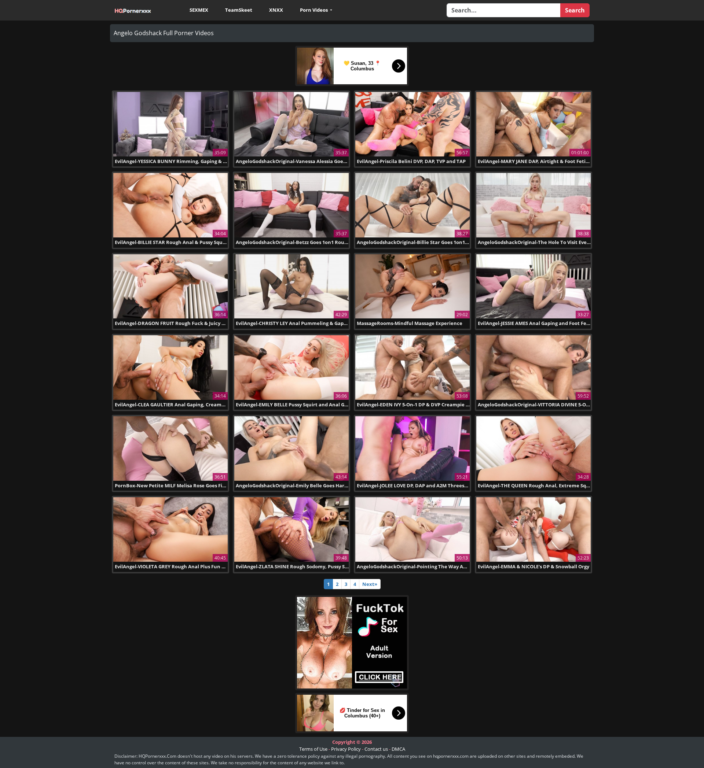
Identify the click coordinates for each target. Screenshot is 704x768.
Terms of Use (313, 749)
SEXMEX (199, 10)
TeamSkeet (238, 10)
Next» (369, 584)
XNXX (276, 10)
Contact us (376, 749)
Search (575, 10)
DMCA (398, 749)
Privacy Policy (346, 749)
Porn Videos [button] (314, 10)
